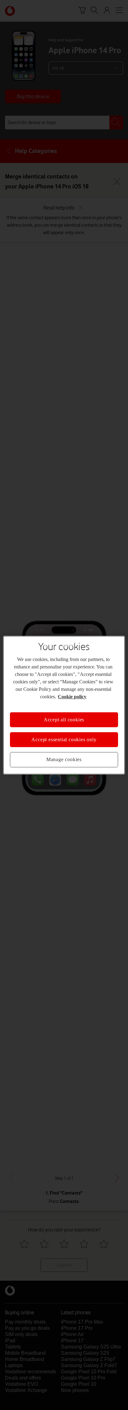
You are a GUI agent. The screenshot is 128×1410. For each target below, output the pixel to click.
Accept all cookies (64, 719)
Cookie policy (72, 696)
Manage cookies (64, 759)
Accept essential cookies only (63, 739)
